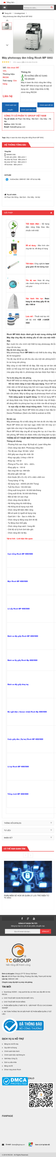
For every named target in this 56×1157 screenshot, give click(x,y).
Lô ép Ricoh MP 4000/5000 (18, 766)
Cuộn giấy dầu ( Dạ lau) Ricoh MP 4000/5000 (25, 739)
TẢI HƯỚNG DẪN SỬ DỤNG (35, 75)
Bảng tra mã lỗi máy (11, 1044)
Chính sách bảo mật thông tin (14, 1055)
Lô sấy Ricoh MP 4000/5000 (19, 608)
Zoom (51, 50)
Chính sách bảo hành (12, 1051)
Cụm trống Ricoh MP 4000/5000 (20, 554)
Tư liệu (7, 830)
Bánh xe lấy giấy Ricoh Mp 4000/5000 (22, 660)
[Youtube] (34, 919)
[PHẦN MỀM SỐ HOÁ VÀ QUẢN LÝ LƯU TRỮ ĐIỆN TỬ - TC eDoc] (28, 876)
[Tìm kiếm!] (52, 7)
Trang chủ (7, 13)
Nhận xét (8, 837)
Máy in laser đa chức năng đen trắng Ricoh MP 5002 (24, 137)
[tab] (28, 212)
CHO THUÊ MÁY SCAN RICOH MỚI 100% (19, 998)
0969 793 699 (12, 124)
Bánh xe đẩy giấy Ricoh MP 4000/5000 (23, 636)
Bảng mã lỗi (8, 1066)
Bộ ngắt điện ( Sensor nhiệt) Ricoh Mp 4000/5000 (27, 711)
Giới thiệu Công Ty (10, 1058)
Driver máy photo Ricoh (12, 1069)
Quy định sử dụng (10, 1047)
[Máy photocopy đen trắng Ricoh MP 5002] (7, 26)
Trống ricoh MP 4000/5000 (18, 794)
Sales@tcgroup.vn (18, 1144)
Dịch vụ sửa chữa (10, 1062)
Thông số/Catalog (12, 823)
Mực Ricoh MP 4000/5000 (18, 581)
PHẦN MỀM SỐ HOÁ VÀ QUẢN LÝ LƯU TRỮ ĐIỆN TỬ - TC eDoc (27, 896)
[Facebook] (22, 919)
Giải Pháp (8, 212)
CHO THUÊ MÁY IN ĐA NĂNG (14, 1002)
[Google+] (28, 919)
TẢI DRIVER (29, 79)
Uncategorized (19, 13)
